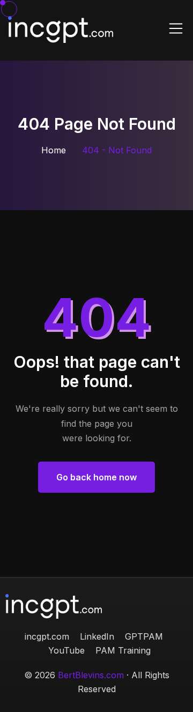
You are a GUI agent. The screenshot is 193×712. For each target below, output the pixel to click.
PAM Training (123, 650)
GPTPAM (144, 636)
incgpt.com (47, 636)
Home (53, 150)
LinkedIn (97, 636)
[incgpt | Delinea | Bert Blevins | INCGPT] (60, 28)
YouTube (66, 650)
